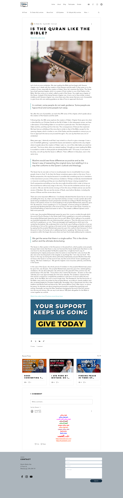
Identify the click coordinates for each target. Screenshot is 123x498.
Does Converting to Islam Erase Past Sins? (33, 377)
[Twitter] (101, 4)
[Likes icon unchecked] (36, 444)
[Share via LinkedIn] (39, 341)
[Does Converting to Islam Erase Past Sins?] (34, 366)
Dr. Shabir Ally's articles (36, 12)
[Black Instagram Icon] (26, 476)
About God (50, 12)
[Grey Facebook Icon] (93, 4)
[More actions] (91, 24)
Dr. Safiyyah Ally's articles (74, 12)
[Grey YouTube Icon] (89, 4)
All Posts (24, 12)
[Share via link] (43, 341)
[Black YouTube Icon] (31, 476)
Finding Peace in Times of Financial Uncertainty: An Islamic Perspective (87, 377)
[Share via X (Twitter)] (35, 341)
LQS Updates (60, 12)
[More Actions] (91, 411)
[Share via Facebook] (31, 341)
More (85, 12)
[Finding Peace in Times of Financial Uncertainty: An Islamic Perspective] (89, 366)
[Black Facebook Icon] (22, 476)
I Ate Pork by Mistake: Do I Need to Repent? (59, 377)
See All (99, 355)
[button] (98, 12)
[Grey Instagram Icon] (97, 4)
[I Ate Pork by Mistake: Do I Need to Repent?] (61, 366)
